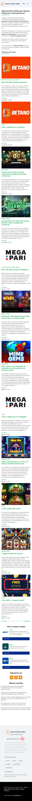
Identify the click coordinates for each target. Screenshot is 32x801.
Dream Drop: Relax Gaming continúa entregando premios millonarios (14, 174)
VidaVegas (9, 767)
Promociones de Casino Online (10, 79)
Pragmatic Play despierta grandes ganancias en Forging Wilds (16, 317)
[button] (24, 3)
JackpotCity (17, 764)
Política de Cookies (13, 789)
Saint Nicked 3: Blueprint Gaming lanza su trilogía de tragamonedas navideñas (14, 693)
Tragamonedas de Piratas (12, 554)
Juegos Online (6, 218)
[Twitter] (16, 677)
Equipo (22, 789)
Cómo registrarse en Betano (13, 127)
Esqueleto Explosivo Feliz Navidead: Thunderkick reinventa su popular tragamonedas (12, 688)
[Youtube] (20, 677)
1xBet (10, 630)
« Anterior (4, 621)
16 (22, 621)
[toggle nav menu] (28, 4)
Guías (3, 124)
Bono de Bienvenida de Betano (14, 82)
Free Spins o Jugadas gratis (13, 600)
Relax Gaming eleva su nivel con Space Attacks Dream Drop (15, 463)
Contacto (6, 790)
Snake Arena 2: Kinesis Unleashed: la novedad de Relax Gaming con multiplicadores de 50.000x (15, 698)
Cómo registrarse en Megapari (14, 417)
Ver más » (4, 98)
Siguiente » (27, 621)
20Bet (11, 658)
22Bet (11, 645)
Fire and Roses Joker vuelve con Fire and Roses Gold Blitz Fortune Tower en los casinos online (16, 708)
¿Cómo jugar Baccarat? (11, 509)
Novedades (5, 169)
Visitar (7, 638)
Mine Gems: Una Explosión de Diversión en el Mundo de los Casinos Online (14, 368)
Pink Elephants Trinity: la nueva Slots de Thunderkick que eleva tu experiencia (13, 703)
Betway (8, 764)
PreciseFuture (17, 795)
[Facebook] (11, 677)
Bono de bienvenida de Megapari (15, 270)
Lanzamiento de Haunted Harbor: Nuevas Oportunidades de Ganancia (15, 223)
